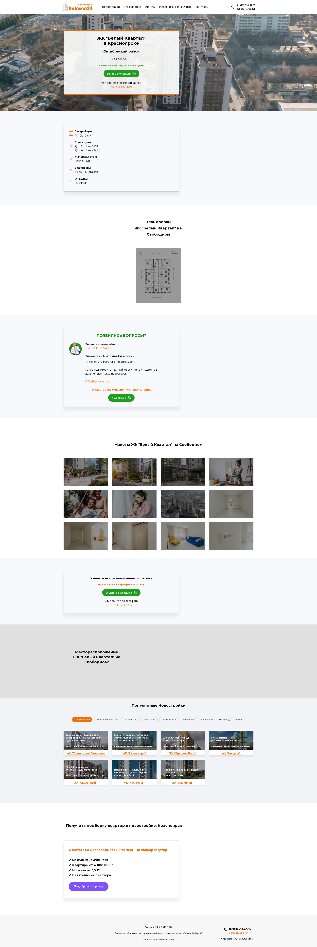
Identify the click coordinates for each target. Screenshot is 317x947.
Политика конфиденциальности (158, 939)
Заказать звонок (238, 932)
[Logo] (77, 6)
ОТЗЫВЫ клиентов (97, 381)
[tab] (82, 719)
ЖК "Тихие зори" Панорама (86, 753)
